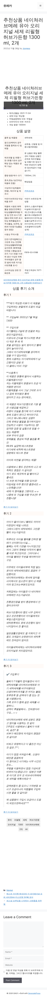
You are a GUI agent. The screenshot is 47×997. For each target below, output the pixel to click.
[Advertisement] (23, 69)
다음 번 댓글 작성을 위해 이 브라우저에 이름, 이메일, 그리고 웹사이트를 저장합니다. (24, 971)
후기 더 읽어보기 (10, 507)
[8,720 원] (23, 108)
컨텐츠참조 (29, 191)
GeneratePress (34, 993)
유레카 (7, 5)
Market (10, 890)
